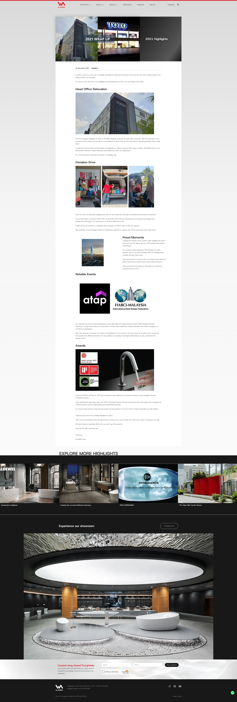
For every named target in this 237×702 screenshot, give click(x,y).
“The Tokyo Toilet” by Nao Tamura (190, 505)
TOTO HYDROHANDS (127, 505)
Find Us (152, 5)
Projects (140, 5)
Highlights (127, 5)
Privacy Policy (176, 696)
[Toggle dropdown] (89, 5)
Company (171, 5)
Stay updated (172, 665)
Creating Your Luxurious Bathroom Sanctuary (75, 505)
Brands (112, 5)
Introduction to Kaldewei (9, 505)
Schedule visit (169, 526)
